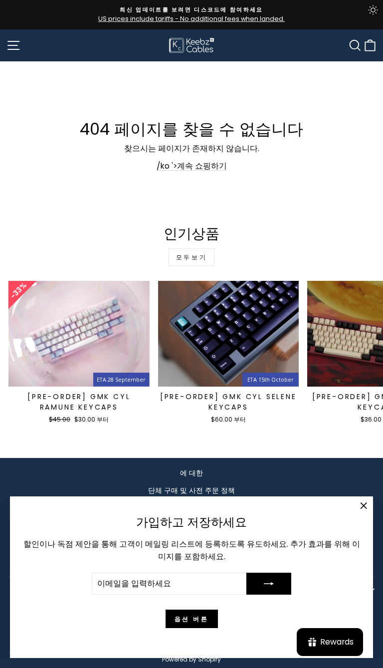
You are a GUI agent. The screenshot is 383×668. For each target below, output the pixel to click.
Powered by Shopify (191, 659)
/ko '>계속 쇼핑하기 (192, 166)
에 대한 (191, 473)
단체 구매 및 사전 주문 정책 (191, 490)
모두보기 (191, 257)
